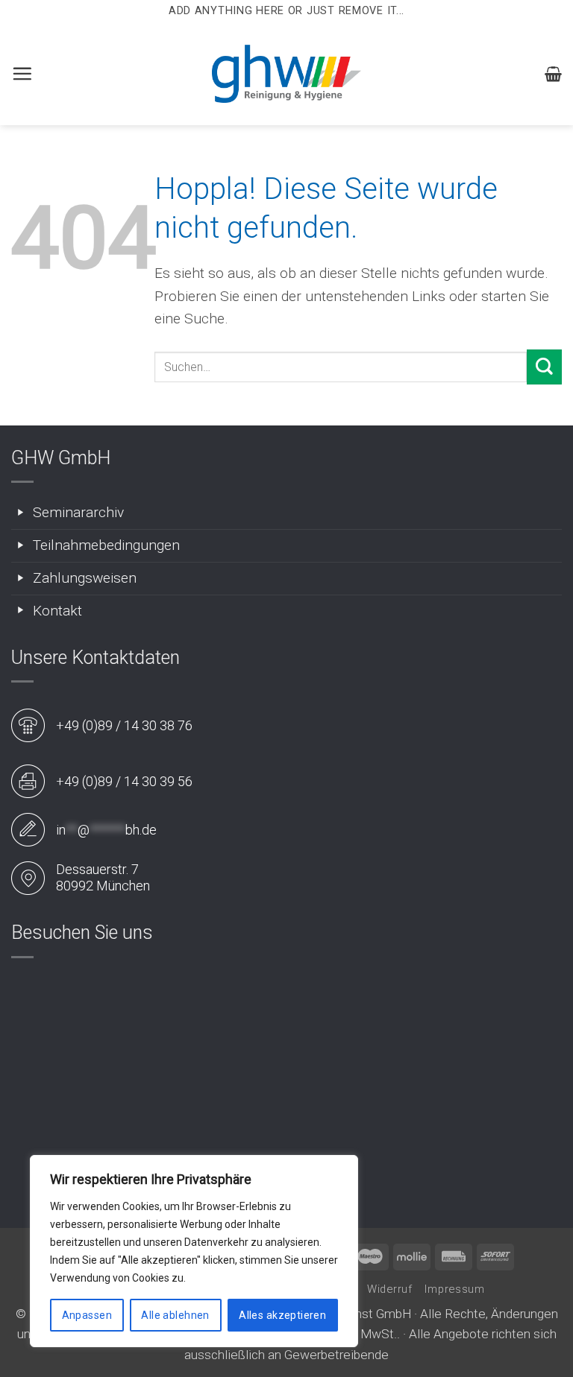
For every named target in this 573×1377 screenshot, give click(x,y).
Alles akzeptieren (282, 1315)
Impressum (455, 1289)
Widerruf (390, 1289)
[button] (22, 73)
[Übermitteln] (544, 366)
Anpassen (87, 1315)
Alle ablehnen (175, 1315)
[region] (194, 1251)
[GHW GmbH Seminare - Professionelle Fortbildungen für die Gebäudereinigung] (286, 73)
